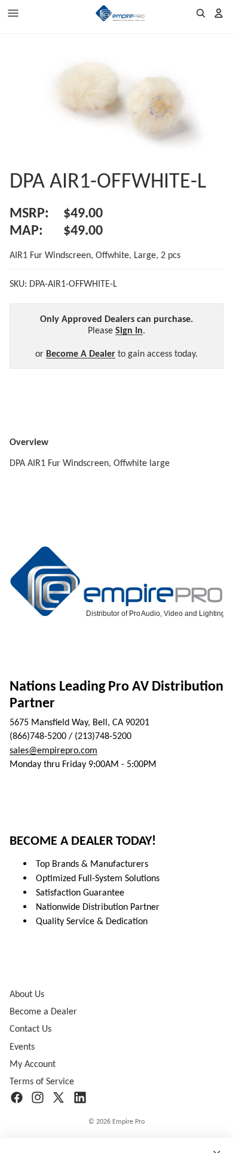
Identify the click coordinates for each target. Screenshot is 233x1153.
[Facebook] (17, 1097)
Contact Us (30, 1029)
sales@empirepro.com (53, 750)
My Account (33, 1063)
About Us (27, 993)
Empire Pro (128, 1121)
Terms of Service (42, 1081)
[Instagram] (37, 1097)
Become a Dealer (43, 1011)
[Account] (219, 13)
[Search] (201, 13)
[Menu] (13, 13)
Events (22, 1046)
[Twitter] (58, 1097)
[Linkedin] (80, 1097)
